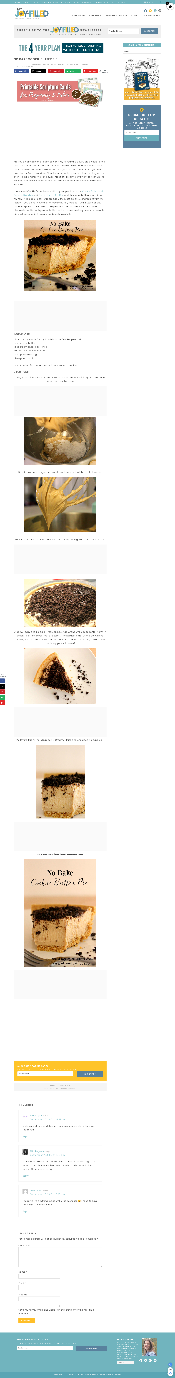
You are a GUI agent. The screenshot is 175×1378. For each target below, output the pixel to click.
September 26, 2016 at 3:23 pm (47, 1194)
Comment (24, 1245)
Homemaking (65, 1086)
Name (22, 1271)
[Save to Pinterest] (2, 691)
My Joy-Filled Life (31, 13)
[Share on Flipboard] (2, 702)
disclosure (70, 64)
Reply (25, 1136)
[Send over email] (2, 697)
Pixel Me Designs (114, 1375)
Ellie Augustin (37, 1151)
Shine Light (36, 1115)
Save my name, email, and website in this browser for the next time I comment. (56, 1311)
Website (22, 1294)
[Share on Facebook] (2, 680)
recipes (57, 1088)
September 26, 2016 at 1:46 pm (47, 1154)
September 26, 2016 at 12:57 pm (48, 1119)
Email (22, 1283)
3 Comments (28, 66)
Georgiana (36, 1190)
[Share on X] (2, 686)
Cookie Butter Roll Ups (51, 195)
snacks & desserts (68, 1088)
